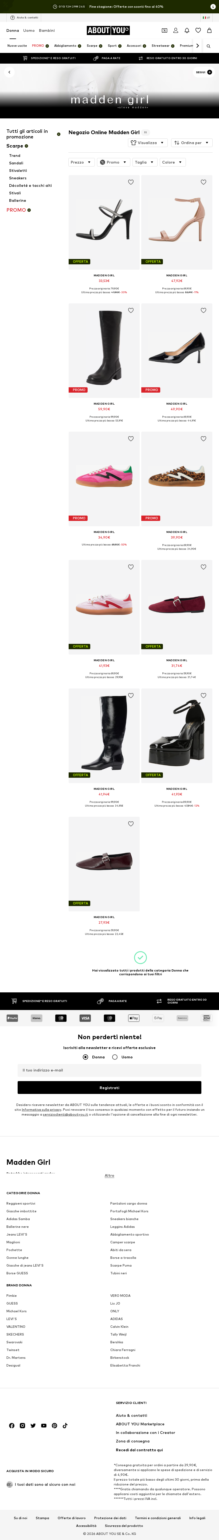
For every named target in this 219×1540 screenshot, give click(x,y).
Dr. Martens (16, 1358)
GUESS (12, 1303)
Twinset (12, 1350)
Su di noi (20, 1518)
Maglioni (13, 1242)
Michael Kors (16, 1311)
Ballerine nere (17, 1227)
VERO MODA (120, 1296)
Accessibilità (86, 1526)
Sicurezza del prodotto (124, 1526)
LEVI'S (11, 1319)
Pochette (14, 1250)
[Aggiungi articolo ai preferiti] (130, 182)
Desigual (13, 1365)
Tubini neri (118, 1273)
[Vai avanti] (197, 46)
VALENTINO (15, 1327)
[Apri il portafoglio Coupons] (164, 30)
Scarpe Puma (121, 1265)
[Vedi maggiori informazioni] (104, 296)
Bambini (47, 30)
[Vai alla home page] (35, 1405)
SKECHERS (15, 1334)
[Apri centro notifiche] (187, 30)
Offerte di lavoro (72, 1518)
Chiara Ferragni (122, 1350)
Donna (12, 30)
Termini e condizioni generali (158, 1518)
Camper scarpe (122, 1242)
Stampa (42, 1518)
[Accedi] (176, 30)
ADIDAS (116, 1319)
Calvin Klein (119, 1327)
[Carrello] (209, 30)
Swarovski (14, 1342)
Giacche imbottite (21, 1211)
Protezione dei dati (110, 1518)
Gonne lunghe (17, 1258)
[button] (148, 142)
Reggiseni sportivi (20, 1203)
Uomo (29, 30)
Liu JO (115, 1303)
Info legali (197, 1518)
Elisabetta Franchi (125, 1365)
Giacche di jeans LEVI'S (25, 1265)
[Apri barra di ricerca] (206, 46)
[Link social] (12, 1425)
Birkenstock (119, 1358)
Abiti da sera (120, 1250)
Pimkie (11, 1296)
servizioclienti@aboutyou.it (65, 1114)
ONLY (114, 1311)
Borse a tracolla (123, 1258)
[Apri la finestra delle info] (213, 6)
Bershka (116, 1342)
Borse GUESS (17, 1273)
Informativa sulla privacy (41, 1110)
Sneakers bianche (124, 1219)
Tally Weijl (118, 1334)
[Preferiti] (198, 30)
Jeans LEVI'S (16, 1234)
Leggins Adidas (122, 1227)
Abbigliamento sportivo (129, 1234)
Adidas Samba (18, 1219)
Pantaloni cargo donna (128, 1203)
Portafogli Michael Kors (129, 1211)
